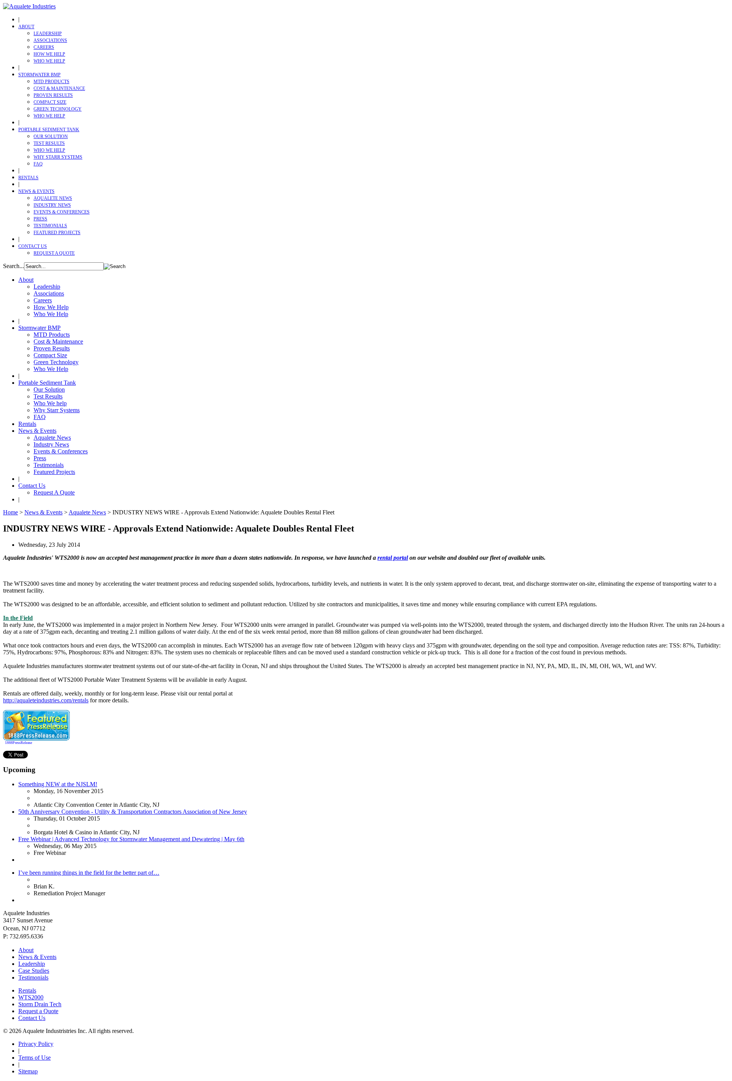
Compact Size (50, 102)
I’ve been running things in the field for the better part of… (88, 872)
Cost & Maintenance (59, 88)
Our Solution (51, 136)
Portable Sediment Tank (48, 129)
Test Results (49, 143)
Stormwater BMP (39, 74)
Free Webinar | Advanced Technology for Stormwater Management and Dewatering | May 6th (131, 839)
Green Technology (58, 109)
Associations (50, 40)
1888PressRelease (18, 742)
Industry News (52, 205)
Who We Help (49, 61)
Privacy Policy (35, 1044)
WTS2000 (30, 997)
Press (40, 219)
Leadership (48, 33)
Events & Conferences (62, 212)
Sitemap (28, 1071)
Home (10, 512)
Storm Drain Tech (39, 1004)
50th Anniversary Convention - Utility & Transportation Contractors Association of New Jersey (132, 811)
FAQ (38, 164)
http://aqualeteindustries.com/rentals (45, 700)
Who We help (49, 150)
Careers (44, 47)
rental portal (392, 557)
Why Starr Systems (58, 157)
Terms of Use (34, 1057)
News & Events (36, 191)
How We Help (49, 54)
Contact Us (32, 246)
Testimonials (50, 225)
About (26, 26)
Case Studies (33, 970)
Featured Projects (57, 232)
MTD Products (51, 81)
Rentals (28, 177)
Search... (13, 266)
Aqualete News (53, 198)
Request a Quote (38, 1011)
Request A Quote (54, 253)
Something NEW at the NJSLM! (57, 784)
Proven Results (53, 95)
